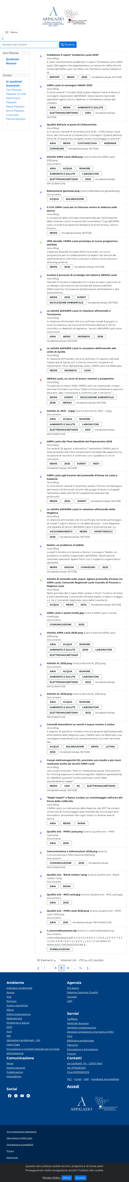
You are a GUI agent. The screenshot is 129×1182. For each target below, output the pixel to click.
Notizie (117, 77)
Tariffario (72, 1018)
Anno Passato (15, 110)
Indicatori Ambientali (19, 988)
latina (110, 746)
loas (87, 370)
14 (81, 968)
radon (69, 567)
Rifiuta (67, 1177)
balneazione (75, 198)
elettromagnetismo (64, 112)
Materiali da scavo (78, 1023)
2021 (87, 429)
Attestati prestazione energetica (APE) (90, 1031)
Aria (9, 996)
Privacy (10, 1151)
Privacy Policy (51, 1177)
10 (69, 968)
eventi (81, 297)
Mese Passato (15, 106)
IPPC (9, 1027)
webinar (110, 143)
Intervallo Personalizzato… (15, 119)
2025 (84, 77)
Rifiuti (10, 1009)
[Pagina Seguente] (87, 968)
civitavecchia (87, 143)
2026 (100, 336)
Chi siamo (73, 988)
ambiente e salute (90, 107)
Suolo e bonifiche (17, 1005)
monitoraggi (103, 531)
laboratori (90, 173)
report (55, 77)
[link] (2, 38)
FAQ (69, 1036)
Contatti (72, 996)
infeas (67, 402)
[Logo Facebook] (10, 1095)
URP (69, 1001)
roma (81, 823)
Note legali (12, 1157)
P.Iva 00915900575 (78, 1072)
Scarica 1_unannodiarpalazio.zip (95, 930)
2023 (105, 567)
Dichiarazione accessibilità (20, 1144)
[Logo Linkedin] (28, 1095)
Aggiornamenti (16, 1067)
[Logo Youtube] (22, 1095)
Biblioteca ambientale (80, 1040)
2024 (67, 501)
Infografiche (56, 183)
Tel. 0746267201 (76, 1067)
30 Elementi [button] (47, 961)
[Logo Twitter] (16, 1095)
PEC (69, 1079)
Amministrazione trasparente (21, 1131)
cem (67, 785)
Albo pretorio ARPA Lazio (19, 1138)
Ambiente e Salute (18, 1022)
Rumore (11, 1001)
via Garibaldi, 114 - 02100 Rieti (84, 1063)
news (70, 77)
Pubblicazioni (15, 1072)
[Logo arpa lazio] (53, 16)
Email (77, 1079)
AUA (9, 1031)
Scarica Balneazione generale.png (100, 190)
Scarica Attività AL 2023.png (89, 693)
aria (53, 107)
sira (88, 112)
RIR (9, 1035)
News (10, 1063)
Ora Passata (14, 89)
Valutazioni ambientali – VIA (23, 1040)
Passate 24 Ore (16, 94)
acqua (67, 168)
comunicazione (60, 624)
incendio (84, 336)
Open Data (13, 1044)
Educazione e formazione (82, 1049)
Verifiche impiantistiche (81, 1027)
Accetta (81, 1177)
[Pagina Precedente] (38, 968)
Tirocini (71, 1053)
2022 (88, 682)
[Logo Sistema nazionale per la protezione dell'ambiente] (75, 16)
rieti (96, 463)
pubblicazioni (60, 949)
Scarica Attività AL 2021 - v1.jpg (93, 410)
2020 (81, 624)
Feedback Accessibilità (105, 1079)
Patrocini (72, 1044)
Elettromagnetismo (19, 1014)
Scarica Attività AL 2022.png (89, 663)
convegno (57, 148)
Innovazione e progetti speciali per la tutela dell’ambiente (33, 1051)
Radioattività (14, 1018)
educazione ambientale (66, 302)
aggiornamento (61, 531)
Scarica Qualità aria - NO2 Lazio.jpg (101, 894)
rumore (84, 168)
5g (78, 785)
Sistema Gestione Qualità (82, 992)
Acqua (10, 992)
